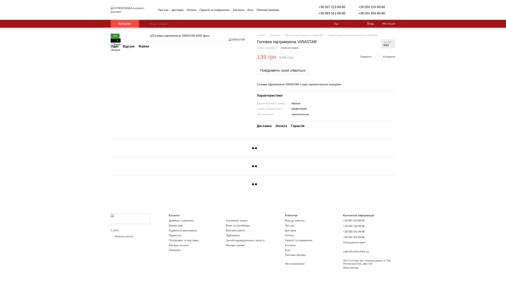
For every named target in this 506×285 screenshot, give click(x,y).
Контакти (238, 9)
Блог (250, 9)
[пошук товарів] (146, 24)
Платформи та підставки (183, 240)
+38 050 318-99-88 (371, 7)
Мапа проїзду (350, 267)
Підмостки (175, 235)
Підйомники (233, 235)
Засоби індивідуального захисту (245, 240)
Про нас (163, 9)
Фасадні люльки (178, 245)
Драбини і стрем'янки (181, 220)
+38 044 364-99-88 (371, 13)
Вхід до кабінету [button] (295, 220)
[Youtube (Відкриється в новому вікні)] (293, 9)
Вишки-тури (176, 225)
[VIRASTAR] (237, 39)
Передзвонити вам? (354, 242)
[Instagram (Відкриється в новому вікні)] (284, 9)
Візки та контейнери (238, 225)
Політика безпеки (268, 9)
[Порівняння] (348, 24)
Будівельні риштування (183, 230)
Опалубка (174, 250)
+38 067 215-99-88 (332, 7)
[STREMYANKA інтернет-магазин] (130, 218)
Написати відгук (289, 48)
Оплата (191, 9)
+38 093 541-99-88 (332, 13)
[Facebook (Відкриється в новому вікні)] (289, 9)
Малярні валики (235, 245)
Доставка (177, 9)
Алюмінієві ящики (236, 220)
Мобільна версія (123, 236)
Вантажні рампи (235, 230)
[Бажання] (356, 24)
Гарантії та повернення (214, 9)
